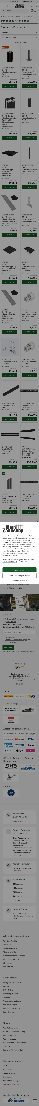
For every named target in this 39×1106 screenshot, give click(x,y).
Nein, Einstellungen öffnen (19, 575)
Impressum (23, 580)
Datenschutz (15, 580)
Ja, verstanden (19, 570)
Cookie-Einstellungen (9, 562)
